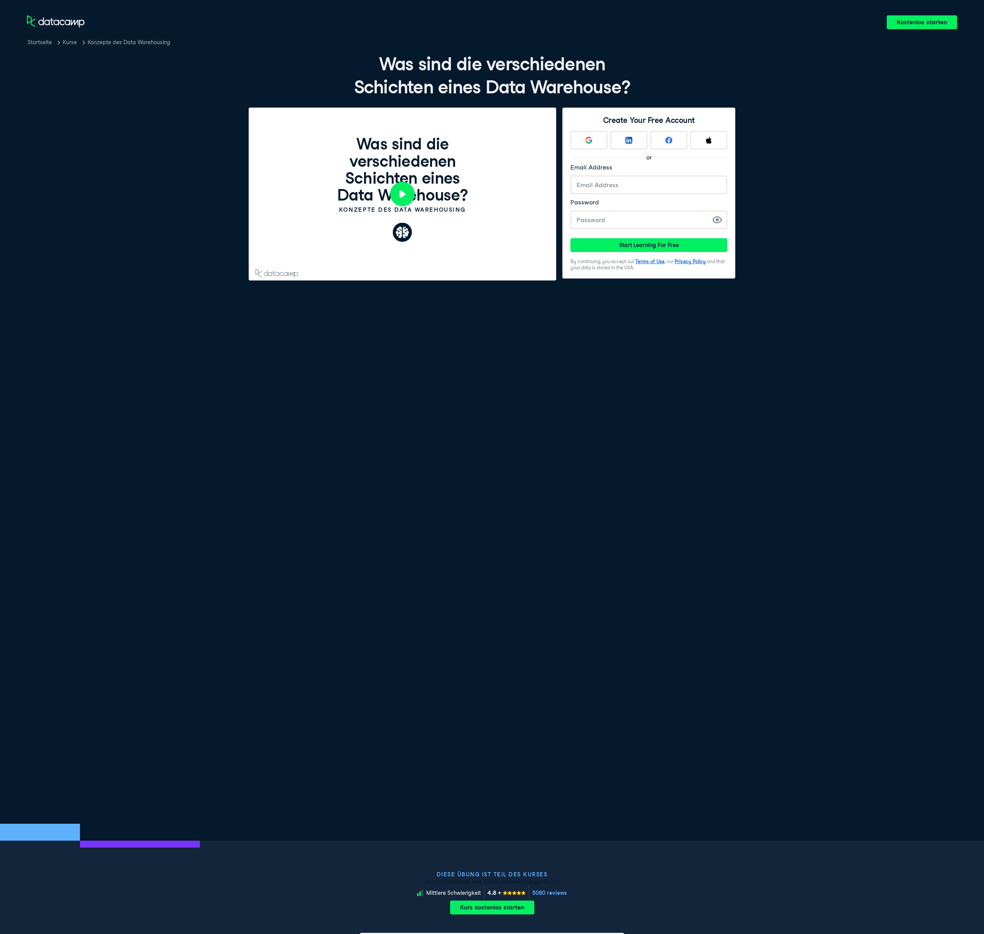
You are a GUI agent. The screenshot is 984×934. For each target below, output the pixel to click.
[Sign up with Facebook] (668, 140)
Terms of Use (650, 261)
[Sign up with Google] (588, 140)
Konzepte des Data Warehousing (129, 42)
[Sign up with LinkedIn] (628, 140)
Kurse (70, 42)
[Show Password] (717, 220)
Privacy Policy (690, 261)
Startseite (40, 42)
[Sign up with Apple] (708, 140)
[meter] (506, 893)
